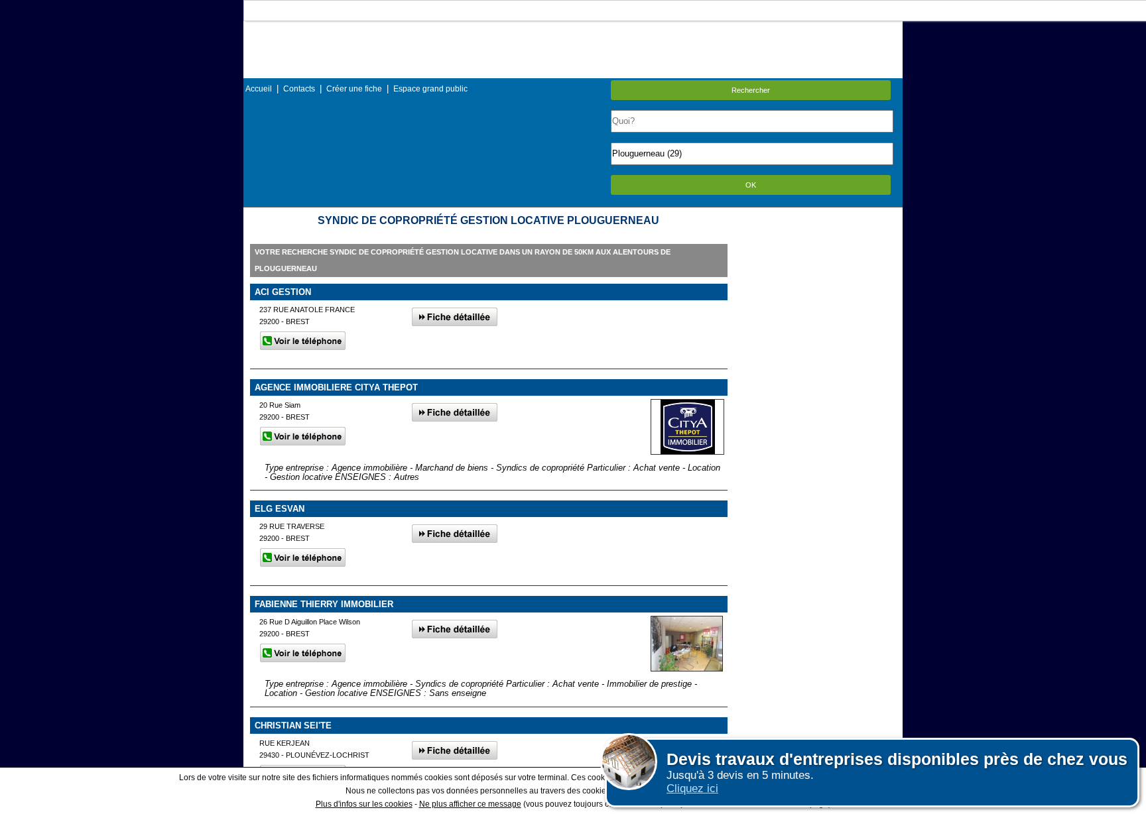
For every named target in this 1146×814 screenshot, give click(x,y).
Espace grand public (430, 88)
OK (750, 185)
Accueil (258, 88)
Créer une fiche (354, 88)
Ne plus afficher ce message (470, 804)
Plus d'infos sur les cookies (364, 804)
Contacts (299, 88)
